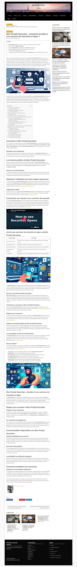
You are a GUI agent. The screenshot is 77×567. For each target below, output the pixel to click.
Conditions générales (54, 547)
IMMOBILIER (48, 15)
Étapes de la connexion (13, 120)
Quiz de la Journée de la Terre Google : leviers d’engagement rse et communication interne (61, 61)
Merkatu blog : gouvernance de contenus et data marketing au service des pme (60, 84)
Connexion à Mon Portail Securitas (14, 107)
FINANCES (41, 15)
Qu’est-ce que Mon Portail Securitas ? (16, 118)
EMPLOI (24, 15)
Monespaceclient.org (10, 320)
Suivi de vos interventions (14, 111)
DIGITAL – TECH (17, 15)
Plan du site (52, 553)
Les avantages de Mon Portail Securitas (16, 123)
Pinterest (23, 499)
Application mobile (13, 114)
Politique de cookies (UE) (55, 557)
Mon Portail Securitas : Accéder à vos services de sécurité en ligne (20, 125)
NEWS (8, 18)
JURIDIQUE (55, 15)
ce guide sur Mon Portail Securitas (27, 186)
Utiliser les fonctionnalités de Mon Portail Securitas (18, 121)
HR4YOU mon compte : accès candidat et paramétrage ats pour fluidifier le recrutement (61, 78)
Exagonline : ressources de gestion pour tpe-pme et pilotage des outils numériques (61, 45)
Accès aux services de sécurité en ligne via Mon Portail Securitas (19, 116)
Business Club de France (19, 348)
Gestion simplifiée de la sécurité (15, 132)
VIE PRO (14, 18)
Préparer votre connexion (14, 128)
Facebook (10, 499)
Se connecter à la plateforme (14, 129)
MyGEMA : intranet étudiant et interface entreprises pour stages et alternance (61, 73)
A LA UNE (9, 15)
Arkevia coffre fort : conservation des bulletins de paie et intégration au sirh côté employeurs (12, 528)
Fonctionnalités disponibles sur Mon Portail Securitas (17, 130)
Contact (51, 549)
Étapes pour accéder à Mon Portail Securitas (16, 127)
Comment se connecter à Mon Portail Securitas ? (18, 119)
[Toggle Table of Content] (30, 106)
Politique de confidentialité (55, 555)
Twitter (16, 499)
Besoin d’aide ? (12, 124)
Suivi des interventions (13, 133)
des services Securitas (18, 340)
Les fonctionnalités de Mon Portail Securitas (15, 110)
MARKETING (63, 15)
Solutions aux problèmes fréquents (15, 137)
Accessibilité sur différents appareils (15, 134)
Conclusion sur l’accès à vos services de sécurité (16, 115)
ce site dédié (28, 206)
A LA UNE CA (9, 31)
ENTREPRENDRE (32, 15)
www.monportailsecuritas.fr (43, 308)
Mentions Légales (53, 551)
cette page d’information (32, 194)
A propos (52, 545)
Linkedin (29, 499)
